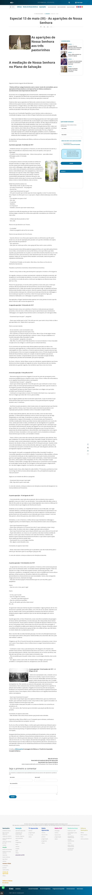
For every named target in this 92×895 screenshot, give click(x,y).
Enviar (13, 796)
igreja (17, 840)
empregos (57, 830)
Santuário (6, 828)
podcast (43, 836)
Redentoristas (73, 828)
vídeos (4, 875)
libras (17, 844)
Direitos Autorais (71, 888)
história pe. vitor (72, 830)
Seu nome (12, 777)
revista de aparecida (5, 872)
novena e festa (7, 863)
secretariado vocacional (71, 849)
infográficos (18, 842)
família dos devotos (7, 849)
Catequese (47, 13)
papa (17, 850)
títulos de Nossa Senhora (30, 7)
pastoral (4, 867)
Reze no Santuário (61, 7)
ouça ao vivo (44, 834)
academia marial (7, 830)
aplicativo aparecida (20, 830)
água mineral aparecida (6, 833)
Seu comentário (13, 783)
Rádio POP (58, 828)
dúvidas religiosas (20, 836)
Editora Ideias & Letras (7, 882)
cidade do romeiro (7, 836)
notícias (4, 861)
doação (5, 847)
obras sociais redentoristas (71, 845)
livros (82, 836)
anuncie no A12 (20, 855)
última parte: (19, 749)
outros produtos (84, 839)
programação (32, 832)
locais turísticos (6, 857)
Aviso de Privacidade (33, 888)
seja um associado (52, 7)
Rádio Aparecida (45, 829)
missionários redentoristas (71, 836)
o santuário (5, 865)
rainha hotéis (6, 869)
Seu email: (64, 134)
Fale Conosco (80, 888)
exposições (42, 7)
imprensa (5, 855)
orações (17, 848)
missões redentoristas (71, 840)
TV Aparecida (33, 828)
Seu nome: (64, 128)
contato (4, 845)
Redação (19, 828)
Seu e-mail (37, 777)
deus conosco (84, 834)
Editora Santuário (84, 829)
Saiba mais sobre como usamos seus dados (71, 140)
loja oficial (5, 859)
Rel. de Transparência (45, 888)
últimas (19, 7)
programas (44, 841)
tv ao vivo (31, 834)
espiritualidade (19, 838)
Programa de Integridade (58, 888)
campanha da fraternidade (19, 833)
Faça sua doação (71, 7)
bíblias (82, 832)
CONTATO (18, 888)
